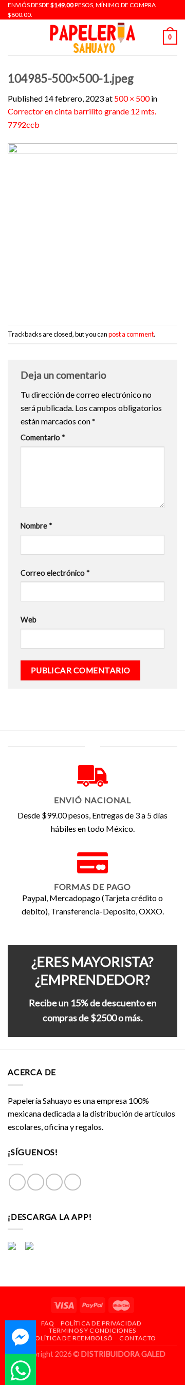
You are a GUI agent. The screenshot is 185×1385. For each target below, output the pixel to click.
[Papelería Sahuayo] (92, 38)
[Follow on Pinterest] (72, 1182)
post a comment (131, 334)
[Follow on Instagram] (35, 1182)
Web (28, 619)
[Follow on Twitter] (54, 1182)
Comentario (43, 437)
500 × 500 (132, 98)
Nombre (36, 525)
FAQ (47, 1323)
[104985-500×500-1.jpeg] (92, 227)
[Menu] (14, 37)
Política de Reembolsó (72, 1338)
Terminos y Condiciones (92, 1330)
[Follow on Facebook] (17, 1182)
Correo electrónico (55, 573)
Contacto (137, 1338)
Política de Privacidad (101, 1323)
